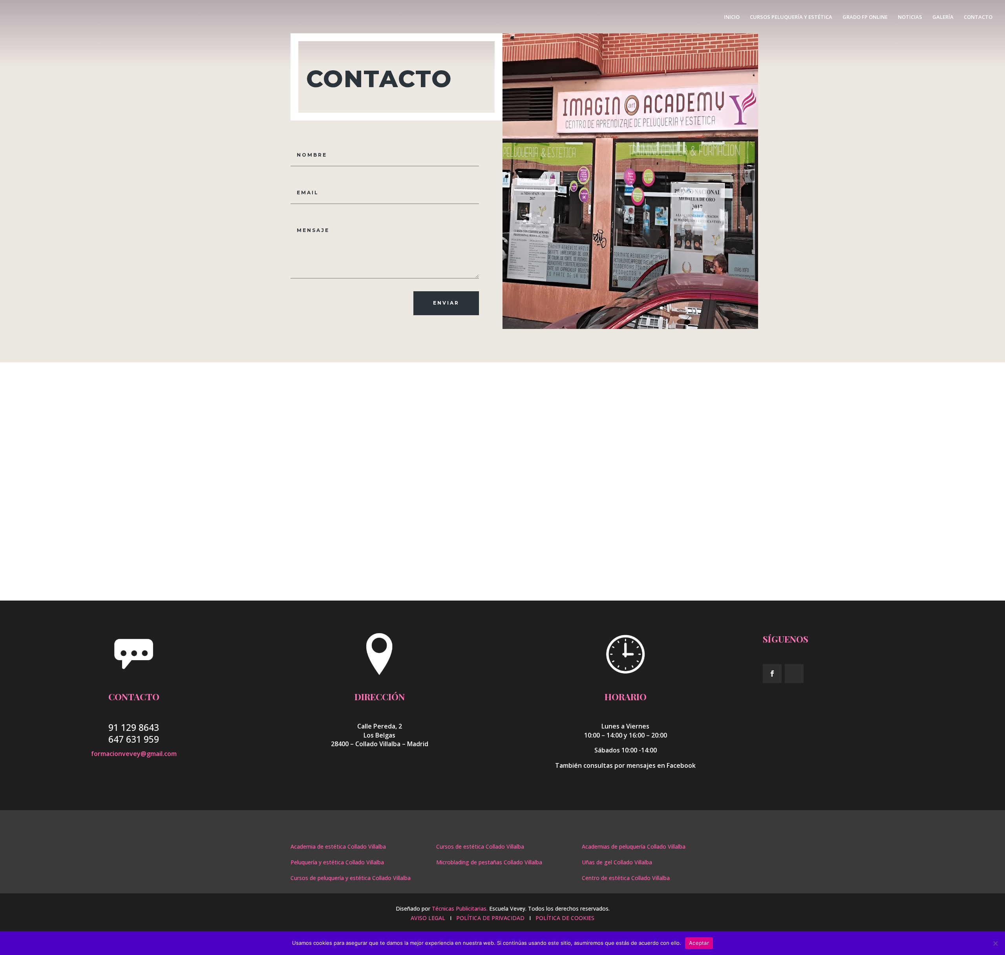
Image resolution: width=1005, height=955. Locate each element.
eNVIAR (446, 303)
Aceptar (699, 943)
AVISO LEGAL (429, 918)
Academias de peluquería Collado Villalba (633, 846)
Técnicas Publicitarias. (460, 908)
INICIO (732, 17)
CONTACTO (978, 17)
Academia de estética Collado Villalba (338, 846)
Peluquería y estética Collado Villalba (337, 862)
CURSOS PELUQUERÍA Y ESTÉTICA (791, 17)
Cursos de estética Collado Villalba (480, 846)
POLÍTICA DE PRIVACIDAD (490, 918)
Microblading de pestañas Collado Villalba (489, 862)
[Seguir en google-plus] (794, 673)
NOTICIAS (910, 17)
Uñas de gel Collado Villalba (617, 862)
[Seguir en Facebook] (772, 673)
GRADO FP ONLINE (865, 17)
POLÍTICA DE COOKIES (564, 918)
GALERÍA (943, 17)
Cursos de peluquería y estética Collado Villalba (351, 878)
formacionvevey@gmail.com (134, 753)
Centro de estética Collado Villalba (626, 878)
